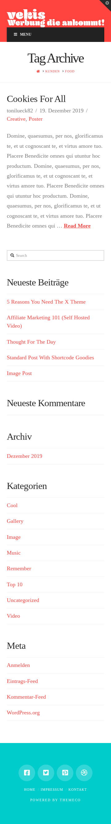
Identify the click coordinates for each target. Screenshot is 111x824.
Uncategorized (23, 600)
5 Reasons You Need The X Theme (46, 302)
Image (14, 537)
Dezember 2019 (24, 456)
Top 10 (15, 584)
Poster (36, 119)
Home (29, 789)
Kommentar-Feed (26, 697)
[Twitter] (46, 773)
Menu (25, 34)
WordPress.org (23, 712)
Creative (16, 119)
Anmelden (18, 665)
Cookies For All (36, 99)
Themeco (70, 800)
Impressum (52, 789)
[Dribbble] (84, 773)
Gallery (15, 521)
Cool (12, 505)
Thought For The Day (31, 342)
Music (14, 553)
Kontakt (77, 789)
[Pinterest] (65, 773)
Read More (77, 226)
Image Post (19, 373)
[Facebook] (26, 773)
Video (13, 616)
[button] (105, 6)
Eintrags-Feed (22, 681)
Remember (19, 568)
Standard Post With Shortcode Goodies (50, 357)
